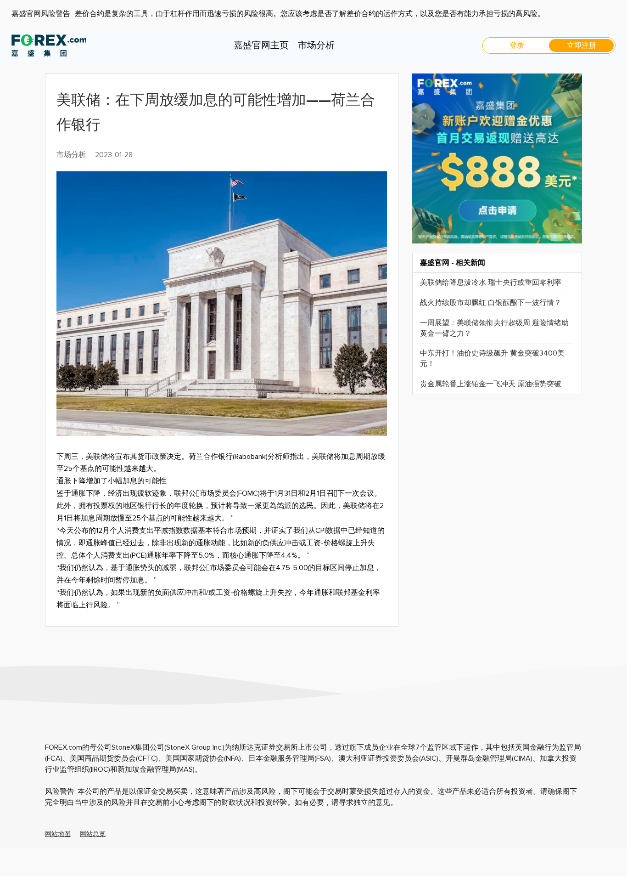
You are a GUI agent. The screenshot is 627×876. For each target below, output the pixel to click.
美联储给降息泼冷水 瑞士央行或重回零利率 (490, 282)
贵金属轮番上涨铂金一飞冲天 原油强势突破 (490, 384)
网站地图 (58, 834)
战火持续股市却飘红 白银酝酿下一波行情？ (490, 302)
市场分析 (316, 45)
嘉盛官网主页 (261, 45)
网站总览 (93, 834)
